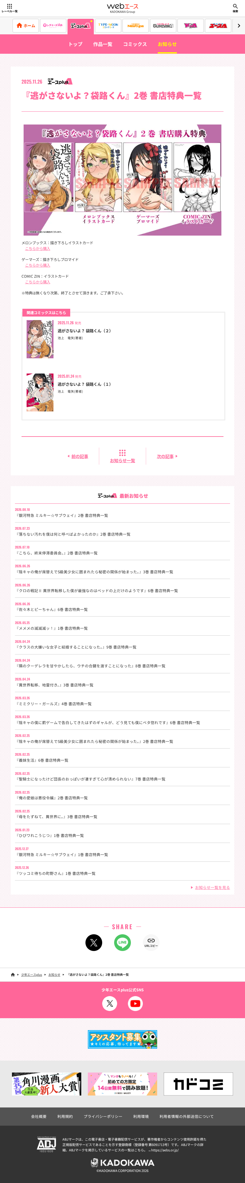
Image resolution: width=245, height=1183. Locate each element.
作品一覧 (102, 43)
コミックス (135, 43)
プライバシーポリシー (103, 1116)
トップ (75, 43)
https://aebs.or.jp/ (165, 1149)
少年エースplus (31, 974)
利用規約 (65, 1116)
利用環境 (141, 1116)
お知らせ (167, 43)
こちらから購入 (37, 248)
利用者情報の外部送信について (187, 1116)
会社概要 (39, 1116)
